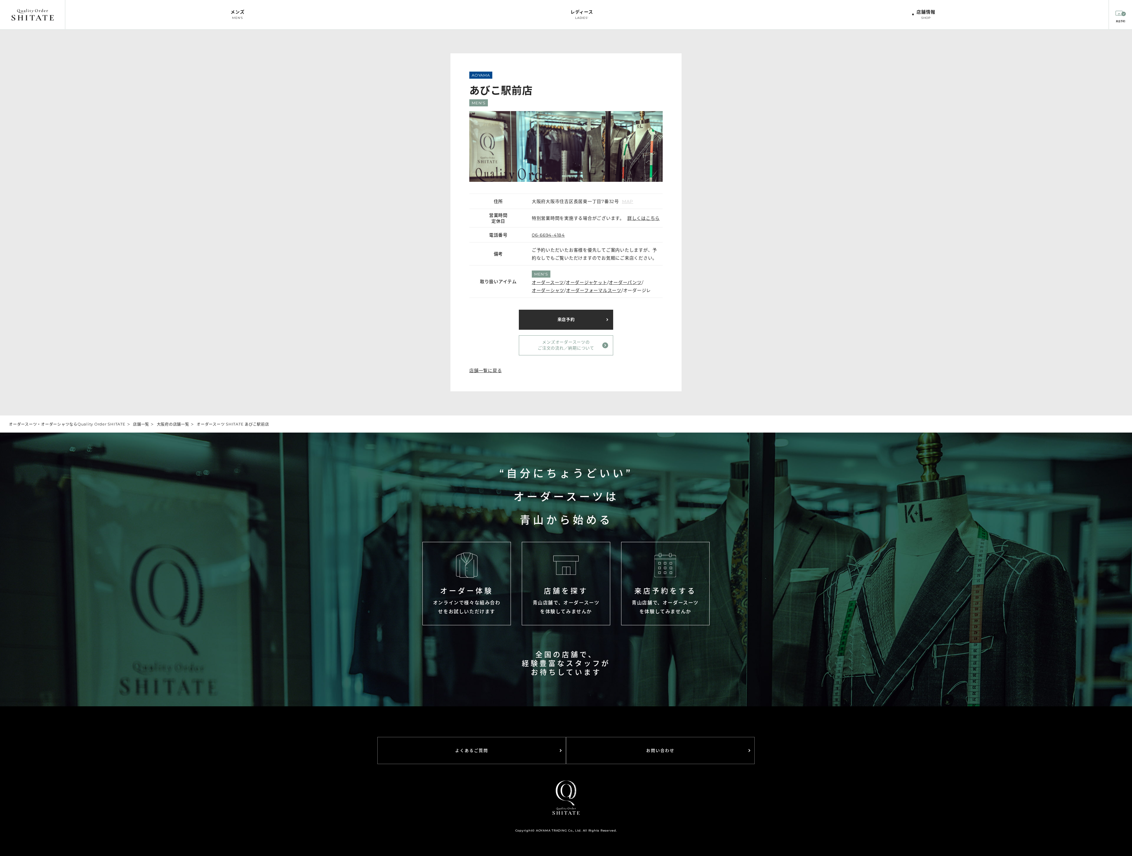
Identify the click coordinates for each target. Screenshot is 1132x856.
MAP (627, 201)
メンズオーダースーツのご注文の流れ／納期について (566, 345)
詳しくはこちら (643, 218)
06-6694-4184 (548, 235)
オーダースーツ (548, 282)
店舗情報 (926, 14)
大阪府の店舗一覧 (173, 424)
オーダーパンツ (625, 282)
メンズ (237, 14)
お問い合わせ (660, 750)
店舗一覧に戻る (485, 370)
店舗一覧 (141, 424)
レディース (581, 14)
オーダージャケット (586, 282)
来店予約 (566, 319)
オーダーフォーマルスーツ (593, 290)
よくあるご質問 (471, 750)
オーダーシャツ (548, 290)
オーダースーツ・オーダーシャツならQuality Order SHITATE (67, 424)
